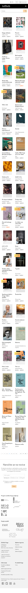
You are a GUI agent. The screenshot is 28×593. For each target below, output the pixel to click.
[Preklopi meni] (25, 6)
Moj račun (17, 544)
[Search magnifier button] (25, 11)
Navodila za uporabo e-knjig (6, 574)
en (12, 2)
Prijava (14, 486)
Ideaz (5, 580)
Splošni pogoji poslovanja (6, 568)
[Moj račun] (16, 2)
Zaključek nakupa (18, 547)
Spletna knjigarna (18, 551)
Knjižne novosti (15, 477)
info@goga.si (3, 544)
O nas (16, 565)
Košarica (17, 549)
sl (10, 2)
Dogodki (23, 477)
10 (25, 453)
